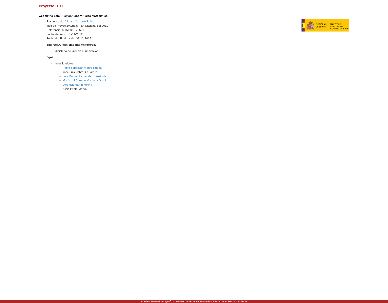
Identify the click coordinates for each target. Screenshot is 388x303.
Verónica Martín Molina (77, 84)
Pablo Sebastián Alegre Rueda (82, 67)
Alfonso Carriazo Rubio (79, 21)
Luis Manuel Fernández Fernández (85, 76)
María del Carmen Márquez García (85, 80)
